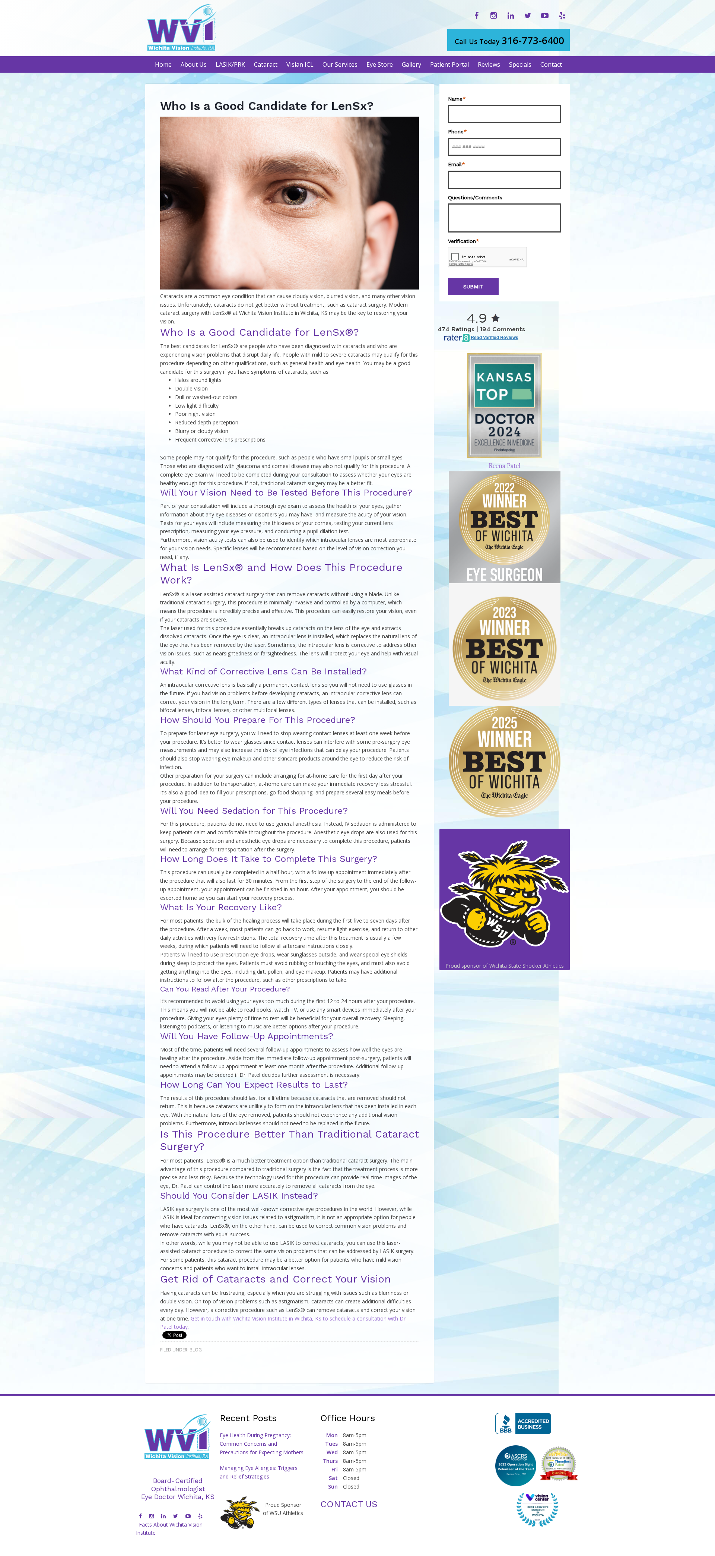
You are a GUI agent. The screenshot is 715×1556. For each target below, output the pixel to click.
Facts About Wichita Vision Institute (169, 1529)
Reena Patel (505, 466)
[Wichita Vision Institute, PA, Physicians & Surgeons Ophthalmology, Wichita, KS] (523, 1423)
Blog (196, 1350)
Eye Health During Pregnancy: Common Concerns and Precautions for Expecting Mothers (262, 1444)
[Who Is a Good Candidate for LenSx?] (289, 287)
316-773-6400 (509, 40)
